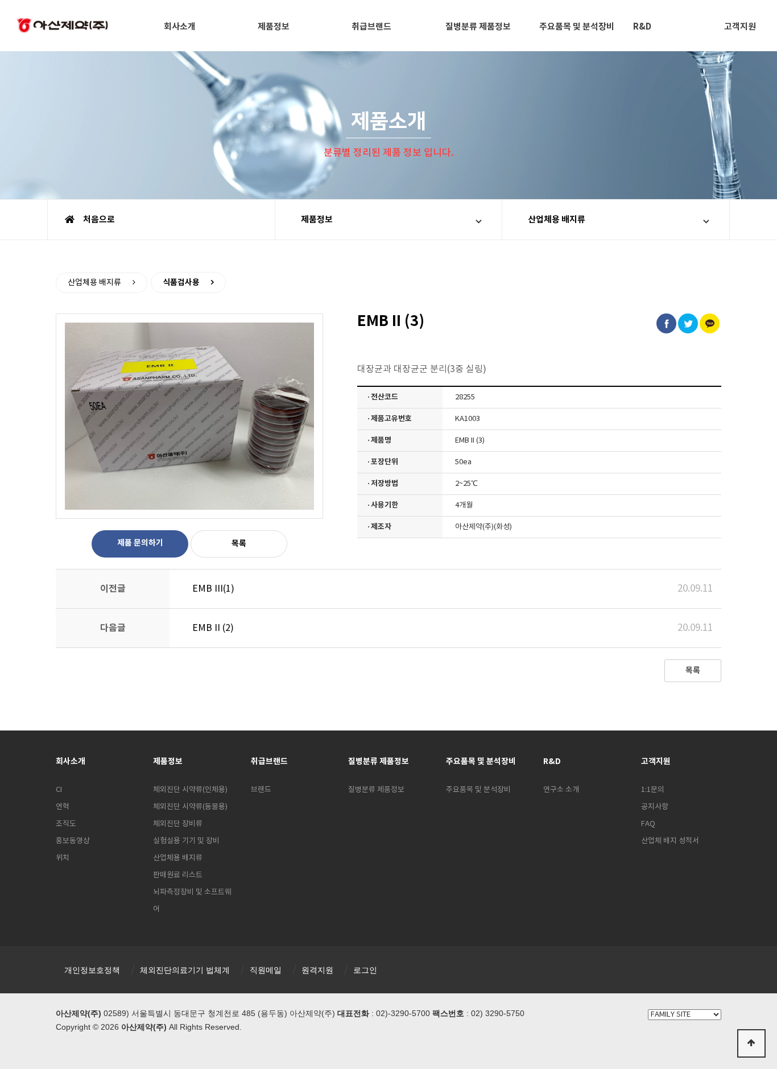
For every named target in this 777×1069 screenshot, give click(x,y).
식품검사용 (181, 282)
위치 (62, 858)
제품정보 (274, 27)
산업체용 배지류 (556, 219)
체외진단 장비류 (177, 824)
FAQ (648, 824)
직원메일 (266, 970)
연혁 (62, 807)
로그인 (365, 970)
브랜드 (261, 790)
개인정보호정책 (92, 970)
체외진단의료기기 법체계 (185, 970)
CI (59, 790)
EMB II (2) (213, 628)
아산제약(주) (62, 26)
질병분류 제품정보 (478, 27)
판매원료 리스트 (177, 875)
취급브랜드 (371, 27)
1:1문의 (652, 790)
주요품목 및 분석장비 (576, 27)
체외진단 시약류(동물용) (190, 807)
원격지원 (317, 970)
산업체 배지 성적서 (670, 841)
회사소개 (180, 27)
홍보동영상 (73, 841)
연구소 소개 (561, 790)
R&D (642, 27)
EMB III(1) (213, 589)
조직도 (66, 824)
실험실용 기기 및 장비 (186, 841)
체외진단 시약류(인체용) (190, 790)
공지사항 (654, 807)
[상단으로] (751, 1043)
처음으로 (98, 219)
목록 (239, 543)
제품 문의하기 (140, 543)
